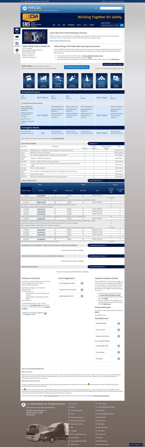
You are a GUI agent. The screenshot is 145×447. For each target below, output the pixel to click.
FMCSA (97, 312)
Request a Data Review (102, 336)
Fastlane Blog (74, 437)
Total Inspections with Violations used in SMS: (37, 298)
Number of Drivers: (27, 55)
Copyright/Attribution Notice (79, 441)
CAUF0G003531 (41, 214)
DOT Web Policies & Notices (105, 414)
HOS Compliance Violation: (29, 225)
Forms (72, 414)
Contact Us (74, 404)
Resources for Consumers (78, 421)
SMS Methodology (101, 323)
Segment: (24, 121)
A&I (54, 25)
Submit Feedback (135, 444)
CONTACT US (17, 39)
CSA (59, 25)
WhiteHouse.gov (102, 441)
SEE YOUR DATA (17, 32)
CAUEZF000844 (41, 195)
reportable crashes (35, 305)
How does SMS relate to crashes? (113, 64)
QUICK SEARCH (105, 23)
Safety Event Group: (27, 113)
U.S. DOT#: (25, 48)
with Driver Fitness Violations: (116, 110)
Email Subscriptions (76, 410)
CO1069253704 (41, 218)
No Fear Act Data (103, 427)
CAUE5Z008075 (41, 230)
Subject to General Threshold (67, 290)
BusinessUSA (101, 417)
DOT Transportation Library (79, 434)
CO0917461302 (41, 211)
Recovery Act (101, 434)
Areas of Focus (120, 1)
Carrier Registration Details (67, 283)
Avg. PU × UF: (25, 119)
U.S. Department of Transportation (45, 404)
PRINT (17, 53)
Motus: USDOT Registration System (93, 56)
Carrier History (100, 352)
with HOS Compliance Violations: (57, 110)
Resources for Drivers (77, 424)
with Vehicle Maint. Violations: (71, 110)
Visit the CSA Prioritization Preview (60, 41)
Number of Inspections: (29, 57)
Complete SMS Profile (58, 138)
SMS (64, 25)
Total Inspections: (27, 291)
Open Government (103, 444)
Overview (71, 25)
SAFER (90, 58)
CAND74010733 (41, 209)
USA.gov (100, 437)
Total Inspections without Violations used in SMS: (37, 294)
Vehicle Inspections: (72, 107)
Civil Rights (101, 424)
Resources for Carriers (77, 417)
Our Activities (111, 1)
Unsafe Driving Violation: (28, 216)
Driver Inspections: (57, 107)
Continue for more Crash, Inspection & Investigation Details (33, 313)
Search (91, 25)
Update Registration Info (66, 296)
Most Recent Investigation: (29, 288)
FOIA (72, 427)
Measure (23, 98)
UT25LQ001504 (41, 234)
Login (96, 8)
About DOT (104, 1)
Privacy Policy (102, 404)
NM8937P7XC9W (41, 202)
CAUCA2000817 (41, 232)
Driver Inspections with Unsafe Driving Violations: (27, 108)
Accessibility (101, 410)
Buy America (101, 421)
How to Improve (100, 330)
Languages (74, 431)
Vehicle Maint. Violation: (28, 198)
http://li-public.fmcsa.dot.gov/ (101, 395)
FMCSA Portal (115, 59)
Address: (24, 50)
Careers (73, 407)
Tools (79, 25)
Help (85, 25)
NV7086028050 (41, 239)
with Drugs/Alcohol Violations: (86, 110)
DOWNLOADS (17, 46)
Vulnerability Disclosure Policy (106, 407)
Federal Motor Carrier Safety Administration (40, 407)
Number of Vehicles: (28, 54)
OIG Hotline (101, 431)
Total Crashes (26, 300)
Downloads (99, 359)
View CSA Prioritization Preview (75, 67)
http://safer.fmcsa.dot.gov (51, 395)
